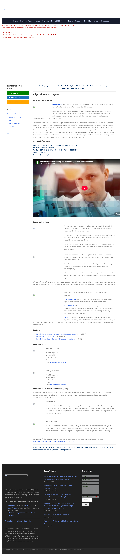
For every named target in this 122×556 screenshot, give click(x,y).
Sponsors (12, 120)
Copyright (27, 521)
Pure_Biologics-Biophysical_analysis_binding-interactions (55, 339)
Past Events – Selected (73, 21)
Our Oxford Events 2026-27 (52, 21)
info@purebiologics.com (46, 148)
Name (84, 476)
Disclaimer (19, 521)
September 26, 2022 (50, 510)
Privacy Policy (9, 521)
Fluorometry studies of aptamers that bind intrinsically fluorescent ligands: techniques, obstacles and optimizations (59, 505)
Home (15, 21)
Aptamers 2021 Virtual (14, 114)
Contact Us (105, 21)
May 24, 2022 (48, 517)
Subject (85, 483)
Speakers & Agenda (15, 117)
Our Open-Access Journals (30, 21)
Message (85, 486)
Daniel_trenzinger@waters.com (63, 441)
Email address (87, 480)
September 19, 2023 (50, 490)
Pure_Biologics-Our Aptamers (46, 336)
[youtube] (116, 4)
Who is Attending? (15, 124)
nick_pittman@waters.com (42, 441)
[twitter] (113, 4)
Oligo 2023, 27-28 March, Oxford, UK (57, 515)
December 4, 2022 (50, 499)
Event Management (91, 21)
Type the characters (89, 496)
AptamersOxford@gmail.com (61, 450)
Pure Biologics (57, 105)
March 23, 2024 (49, 481)
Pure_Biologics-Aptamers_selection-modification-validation (56, 334)
